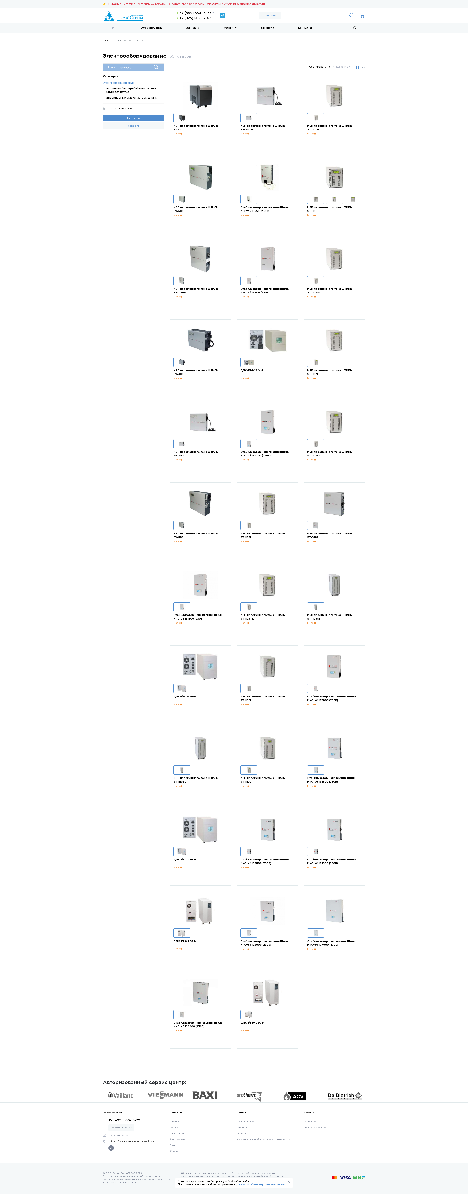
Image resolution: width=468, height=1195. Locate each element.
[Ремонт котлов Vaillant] (120, 1095)
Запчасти (193, 27)
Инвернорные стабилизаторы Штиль (131, 97)
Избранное (310, 1121)
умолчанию (340, 66)
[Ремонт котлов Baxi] (205, 1095)
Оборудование (152, 27)
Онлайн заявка (270, 15)
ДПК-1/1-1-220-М (251, 370)
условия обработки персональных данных (260, 1184)
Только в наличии (121, 108)
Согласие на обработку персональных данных (264, 1138)
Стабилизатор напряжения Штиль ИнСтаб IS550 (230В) (264, 209)
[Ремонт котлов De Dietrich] (345, 1095)
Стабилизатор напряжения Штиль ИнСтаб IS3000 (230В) (264, 861)
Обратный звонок (121, 1127)
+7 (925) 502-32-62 (195, 18)
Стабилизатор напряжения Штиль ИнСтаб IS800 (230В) (264, 290)
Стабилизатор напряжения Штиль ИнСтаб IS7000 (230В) (331, 942)
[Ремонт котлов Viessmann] (165, 1095)
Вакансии (267, 27)
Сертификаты (178, 1138)
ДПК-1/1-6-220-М (185, 941)
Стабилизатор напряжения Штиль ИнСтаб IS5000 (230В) (264, 942)
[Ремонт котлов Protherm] (249, 1096)
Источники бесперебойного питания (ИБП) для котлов (131, 90)
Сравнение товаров (315, 1127)
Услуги (228, 27)
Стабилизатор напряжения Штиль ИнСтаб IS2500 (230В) (331, 779)
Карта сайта (243, 1133)
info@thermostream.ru (249, 4)
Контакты (305, 27)
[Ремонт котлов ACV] (295, 1096)
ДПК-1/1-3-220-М (184, 859)
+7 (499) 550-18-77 (195, 13)
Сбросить (133, 125)
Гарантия (242, 1127)
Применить (133, 117)
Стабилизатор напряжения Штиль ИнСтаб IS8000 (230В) (197, 1024)
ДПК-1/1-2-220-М (184, 696)
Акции (173, 1144)
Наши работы (178, 1133)
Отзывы (174, 1150)
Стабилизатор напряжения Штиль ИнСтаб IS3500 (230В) (331, 861)
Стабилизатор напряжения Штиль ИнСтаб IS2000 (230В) (331, 698)
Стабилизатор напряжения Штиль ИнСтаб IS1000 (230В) (264, 453)
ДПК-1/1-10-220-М (252, 1022)
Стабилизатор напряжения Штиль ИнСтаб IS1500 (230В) (197, 616)
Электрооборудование (118, 82)
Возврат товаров (247, 1121)
